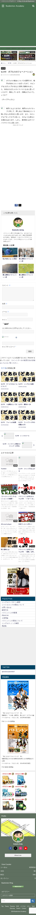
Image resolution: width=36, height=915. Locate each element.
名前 (4, 303)
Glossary (12, 908)
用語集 (4, 626)
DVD (17, 906)
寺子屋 (3, 68)
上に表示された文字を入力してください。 (17, 328)
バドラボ (22, 906)
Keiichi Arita (18, 230)
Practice (12, 906)
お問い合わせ (6, 607)
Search (18, 908)
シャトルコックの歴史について (13, 604)
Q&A (33, 906)
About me (5, 615)
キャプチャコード (8, 347)
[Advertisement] (18, 28)
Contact (24, 908)
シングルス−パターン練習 (11, 602)
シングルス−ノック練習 (10, 623)
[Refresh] (16, 337)
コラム (29, 906)
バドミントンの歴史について (12, 620)
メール (5, 311)
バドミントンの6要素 (9, 612)
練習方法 (5, 610)
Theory (7, 906)
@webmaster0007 (8, 671)
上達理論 (5, 618)
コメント (6, 285)
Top (2, 906)
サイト (4, 320)
